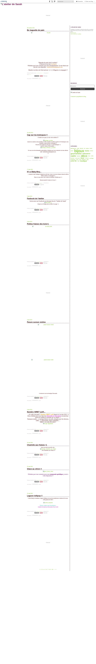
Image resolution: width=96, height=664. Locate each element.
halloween (84, 159)
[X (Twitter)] (52, 1)
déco (84, 156)
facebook (72, 158)
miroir (77, 159)
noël (78, 148)
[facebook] (50, 1)
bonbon (91, 150)
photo (87, 148)
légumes (81, 148)
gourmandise (76, 154)
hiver (82, 158)
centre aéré (77, 158)
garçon (72, 150)
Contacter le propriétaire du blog (78, 96)
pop (87, 159)
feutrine (78, 155)
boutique (83, 161)
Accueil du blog (73, 32)
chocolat (87, 158)
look (80, 159)
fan (84, 148)
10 (52, 569)
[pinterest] (55, 1)
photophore (73, 159)
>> (55, 569)
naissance (86, 153)
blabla (87, 151)
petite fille (74, 161)
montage (91, 158)
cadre (73, 156)
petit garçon (73, 148)
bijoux (79, 151)
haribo (91, 148)
